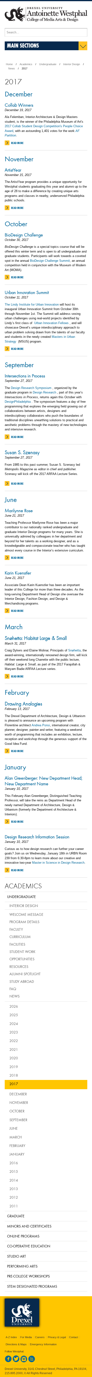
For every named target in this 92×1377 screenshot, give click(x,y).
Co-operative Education (28, 1246)
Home (9, 64)
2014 (13, 1180)
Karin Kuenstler (18, 573)
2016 (13, 1162)
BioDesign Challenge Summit (50, 260)
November (19, 158)
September (19, 364)
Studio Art (16, 1256)
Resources (18, 966)
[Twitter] (16, 1361)
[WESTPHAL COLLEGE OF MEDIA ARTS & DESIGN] (46, 26)
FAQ (12, 988)
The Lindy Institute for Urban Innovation (32, 304)
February (17, 692)
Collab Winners (19, 105)
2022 (13, 1040)
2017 (13, 1083)
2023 (13, 1032)
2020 (13, 1058)
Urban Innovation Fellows (52, 323)
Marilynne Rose (19, 510)
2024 (13, 1023)
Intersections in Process (25, 376)
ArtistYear (13, 170)
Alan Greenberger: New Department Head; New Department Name (43, 780)
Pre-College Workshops (28, 1276)
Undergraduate (47, 64)
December (19, 93)
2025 (13, 1014)
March (14, 626)
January (15, 766)
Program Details (24, 921)
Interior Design (71, 64)
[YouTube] (31, 1361)
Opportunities (21, 959)
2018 (13, 1075)
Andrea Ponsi (41, 725)
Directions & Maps (16, 1344)
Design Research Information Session (37, 837)
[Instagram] (23, 1361)
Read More (17, 143)
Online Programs (23, 1236)
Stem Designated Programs (32, 1286)
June (11, 499)
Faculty (16, 929)
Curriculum (20, 936)
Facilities (17, 944)
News (11, 68)
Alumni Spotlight (25, 973)
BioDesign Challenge (24, 235)
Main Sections (23, 45)
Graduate (16, 1216)
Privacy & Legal (57, 1337)
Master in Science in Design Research (58, 862)
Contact (73, 1337)
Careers (40, 1337)
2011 (13, 1206)
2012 (13, 1197)
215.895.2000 (14, 1373)
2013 (13, 1188)
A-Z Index (11, 1337)
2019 (13, 1066)
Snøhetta (74, 650)
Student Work (22, 951)
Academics (26, 64)
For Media (26, 1337)
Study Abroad (21, 981)
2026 (13, 1006)
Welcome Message (26, 914)
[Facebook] (8, 1361)
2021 (13, 1049)
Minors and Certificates (29, 1226)
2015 (13, 1171)
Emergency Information (43, 1344)
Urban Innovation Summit (27, 292)
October (16, 223)
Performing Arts (22, 1266)
